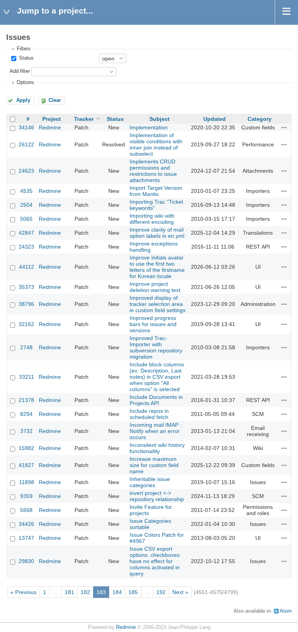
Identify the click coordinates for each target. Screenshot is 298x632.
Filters (24, 49)
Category (260, 119)
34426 (26, 524)
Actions (284, 127)
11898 (26, 482)
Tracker (84, 119)
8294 (26, 414)
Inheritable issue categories (150, 482)
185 (133, 592)
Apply (23, 100)
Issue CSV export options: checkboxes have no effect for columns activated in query (155, 561)
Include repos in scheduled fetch (149, 414)
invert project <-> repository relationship (157, 496)
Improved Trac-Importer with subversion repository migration (156, 347)
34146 (26, 127)
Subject (159, 119)
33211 (26, 377)
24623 (26, 171)
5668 (26, 510)
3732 (26, 431)
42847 (26, 233)
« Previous (23, 592)
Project (51, 119)
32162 (26, 324)
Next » (180, 592)
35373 (26, 287)
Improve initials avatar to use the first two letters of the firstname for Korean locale (157, 266)
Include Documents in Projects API (156, 400)
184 (117, 592)
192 (161, 592)
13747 (26, 538)
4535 (26, 191)
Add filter (20, 71)
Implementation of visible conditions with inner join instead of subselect (156, 144)
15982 (26, 448)
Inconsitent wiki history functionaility (157, 448)
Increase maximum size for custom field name (154, 465)
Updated (214, 119)
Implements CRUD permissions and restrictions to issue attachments (153, 170)
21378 (26, 400)
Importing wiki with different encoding (152, 219)
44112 (26, 267)
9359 (26, 496)
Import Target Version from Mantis (156, 191)
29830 (26, 561)
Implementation (149, 127)
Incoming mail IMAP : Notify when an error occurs (156, 431)
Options (25, 82)
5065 (26, 219)
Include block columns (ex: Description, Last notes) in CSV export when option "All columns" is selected (157, 376)
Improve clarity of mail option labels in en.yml (157, 233)
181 (69, 592)
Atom (286, 611)
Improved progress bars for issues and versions (153, 324)
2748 (26, 347)
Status (25, 58)
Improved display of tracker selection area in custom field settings (157, 304)
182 (85, 592)
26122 (26, 144)
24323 (26, 247)
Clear (55, 100)
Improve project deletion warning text (155, 287)
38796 (26, 304)
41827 (26, 465)
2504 (26, 205)
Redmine (50, 127)
